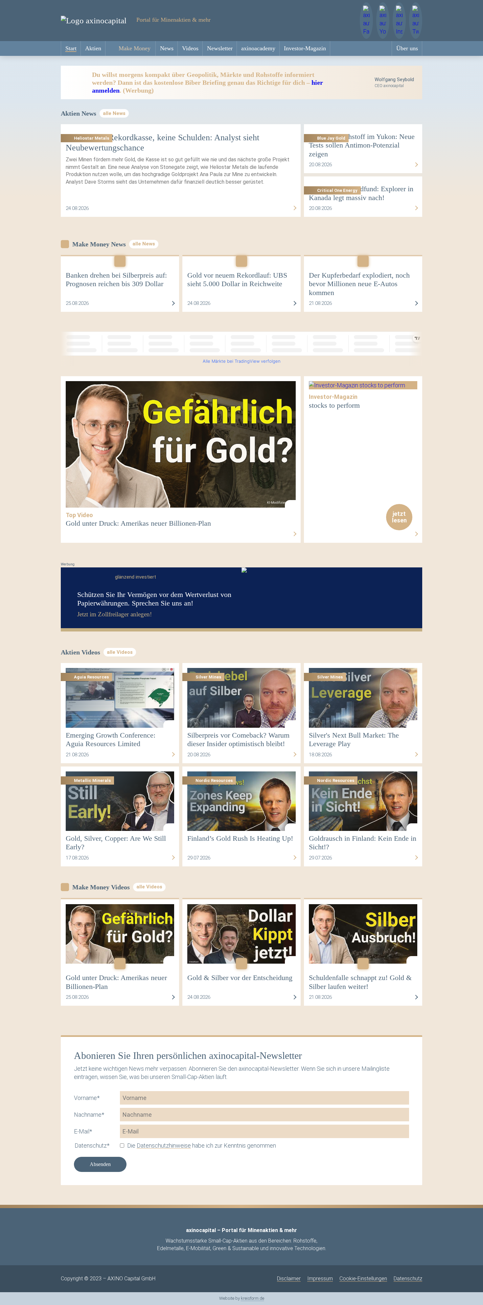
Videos (190, 48)
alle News (114, 113)
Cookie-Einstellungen (363, 1278)
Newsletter (220, 48)
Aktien (93, 48)
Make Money (134, 48)
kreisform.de (252, 1298)
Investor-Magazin (305, 48)
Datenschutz (408, 1278)
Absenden (100, 1164)
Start (71, 48)
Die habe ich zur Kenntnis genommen (201, 1145)
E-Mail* (83, 1131)
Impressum (320, 1278)
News (166, 48)
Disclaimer (289, 1278)
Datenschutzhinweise (164, 1145)
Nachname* (89, 1114)
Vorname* (87, 1097)
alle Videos (120, 652)
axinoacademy (258, 48)
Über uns (407, 48)
